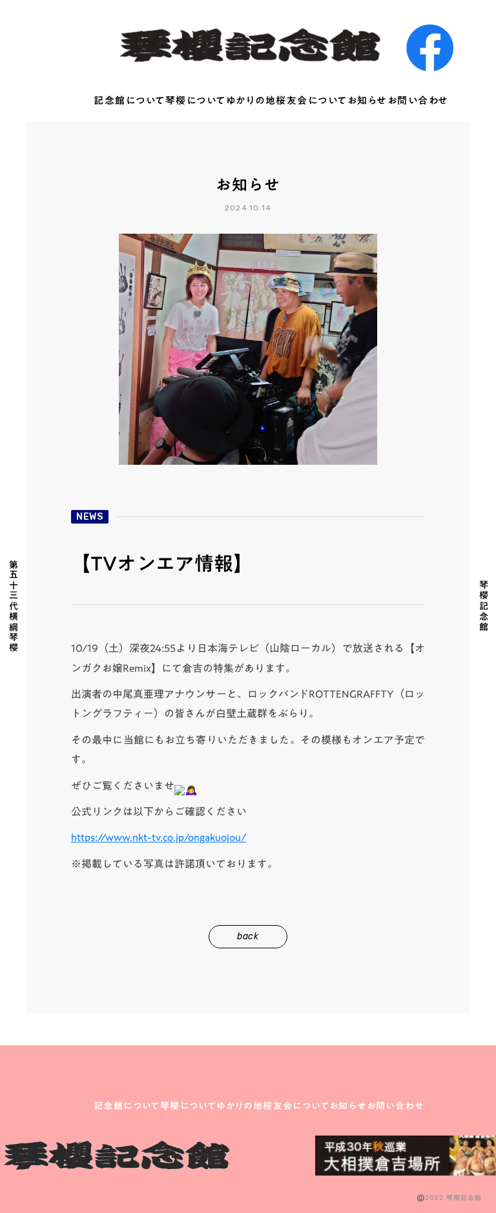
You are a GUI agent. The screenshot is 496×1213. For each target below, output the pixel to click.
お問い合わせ (418, 101)
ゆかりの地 (251, 101)
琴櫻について (195, 101)
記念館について (129, 101)
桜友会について (311, 101)
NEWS (89, 516)
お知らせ (367, 101)
